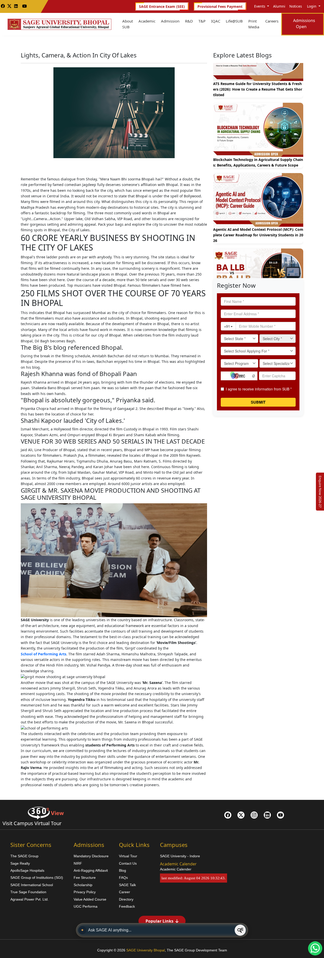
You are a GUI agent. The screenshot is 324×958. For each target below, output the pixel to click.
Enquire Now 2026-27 (320, 492)
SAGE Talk (127, 885)
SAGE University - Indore (180, 856)
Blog (122, 870)
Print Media (253, 23)
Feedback (127, 906)
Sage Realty (20, 863)
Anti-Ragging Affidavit (91, 870)
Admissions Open (304, 23)
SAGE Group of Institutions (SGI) (36, 878)
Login (311, 6)
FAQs (123, 878)
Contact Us (128, 863)
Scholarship (83, 885)
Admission (170, 21)
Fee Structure (85, 878)
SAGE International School (31, 885)
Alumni (279, 6)
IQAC (215, 21)
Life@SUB (234, 21)
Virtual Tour (128, 856)
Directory (126, 899)
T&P (202, 21)
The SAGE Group (24, 856)
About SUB (127, 23)
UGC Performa (85, 906)
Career (124, 892)
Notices (295, 6)
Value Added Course (90, 899)
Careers (271, 21)
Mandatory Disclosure (91, 856)
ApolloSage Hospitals (27, 870)
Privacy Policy (85, 892)
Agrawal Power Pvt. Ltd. (29, 899)
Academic (146, 21)
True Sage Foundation (28, 892)
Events (259, 6)
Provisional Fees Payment (219, 6)
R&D (189, 21)
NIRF (78, 863)
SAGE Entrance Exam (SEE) (162, 6)
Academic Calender (175, 869)
